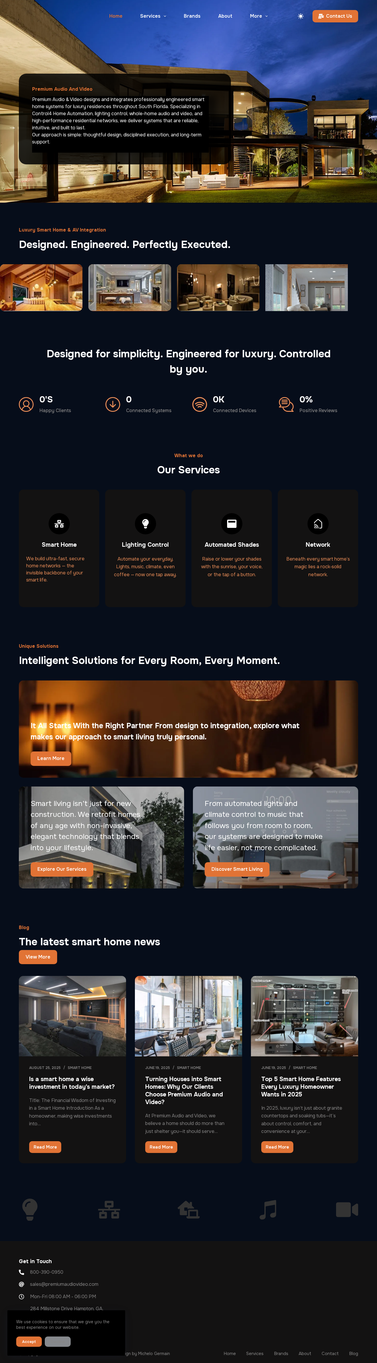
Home (116, 16)
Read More (47, 1145)
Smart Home (59, 544)
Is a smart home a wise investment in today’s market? (72, 1083)
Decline (58, 1341)
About (225, 16)
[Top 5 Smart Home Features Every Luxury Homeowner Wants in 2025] (304, 1016)
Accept (29, 1341)
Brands (192, 16)
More (256, 16)
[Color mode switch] (301, 16)
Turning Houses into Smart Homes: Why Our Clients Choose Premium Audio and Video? (184, 1090)
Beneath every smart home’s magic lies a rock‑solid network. (318, 567)
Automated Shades (232, 544)
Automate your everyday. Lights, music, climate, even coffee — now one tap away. (145, 567)
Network (318, 544)
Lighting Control (145, 544)
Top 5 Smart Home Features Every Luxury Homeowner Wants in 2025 (301, 1086)
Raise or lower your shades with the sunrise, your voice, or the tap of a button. (231, 567)
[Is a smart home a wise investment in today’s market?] (72, 1016)
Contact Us (339, 16)
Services (150, 16)
